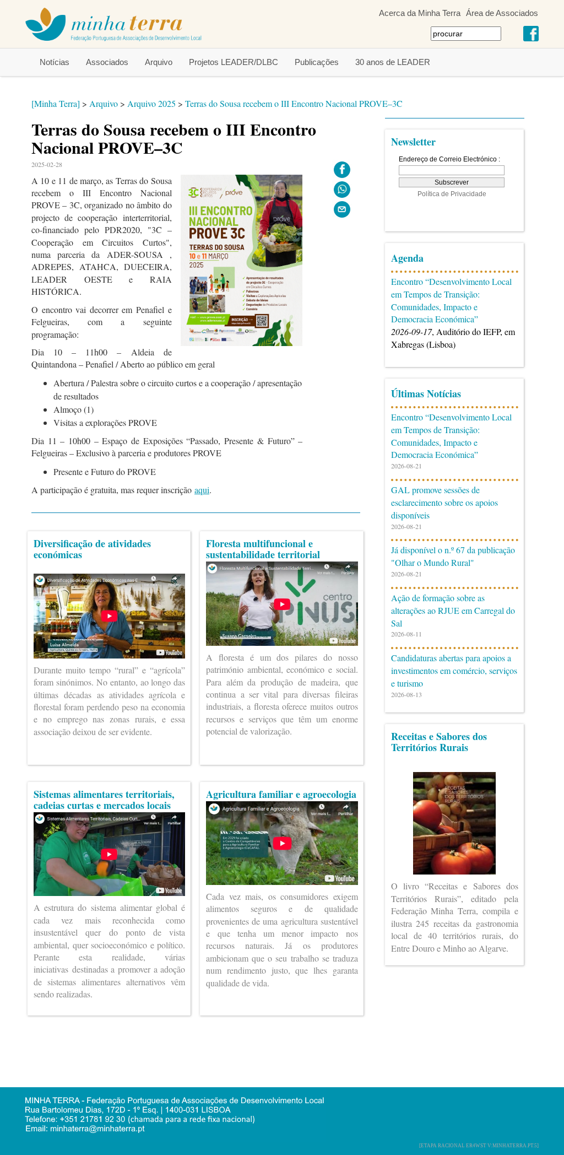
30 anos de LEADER (392, 62)
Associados (107, 62)
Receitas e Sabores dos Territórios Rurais (439, 741)
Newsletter (413, 141)
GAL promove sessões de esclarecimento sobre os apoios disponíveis (444, 502)
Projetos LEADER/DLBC (233, 62)
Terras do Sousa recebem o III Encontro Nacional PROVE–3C (294, 103)
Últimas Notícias (426, 393)
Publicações (317, 62)
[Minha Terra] (55, 103)
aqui (201, 489)
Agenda (407, 258)
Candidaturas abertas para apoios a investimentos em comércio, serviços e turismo (454, 670)
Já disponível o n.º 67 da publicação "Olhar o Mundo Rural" (453, 556)
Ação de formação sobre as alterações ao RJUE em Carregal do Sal (453, 610)
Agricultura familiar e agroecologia (281, 794)
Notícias (54, 62)
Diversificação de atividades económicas (92, 549)
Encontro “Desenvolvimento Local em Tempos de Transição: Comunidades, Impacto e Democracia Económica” (451, 300)
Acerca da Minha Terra (419, 13)
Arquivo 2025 (151, 103)
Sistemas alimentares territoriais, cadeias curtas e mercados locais (104, 799)
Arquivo (158, 62)
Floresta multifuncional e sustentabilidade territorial (263, 549)
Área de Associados (502, 13)
